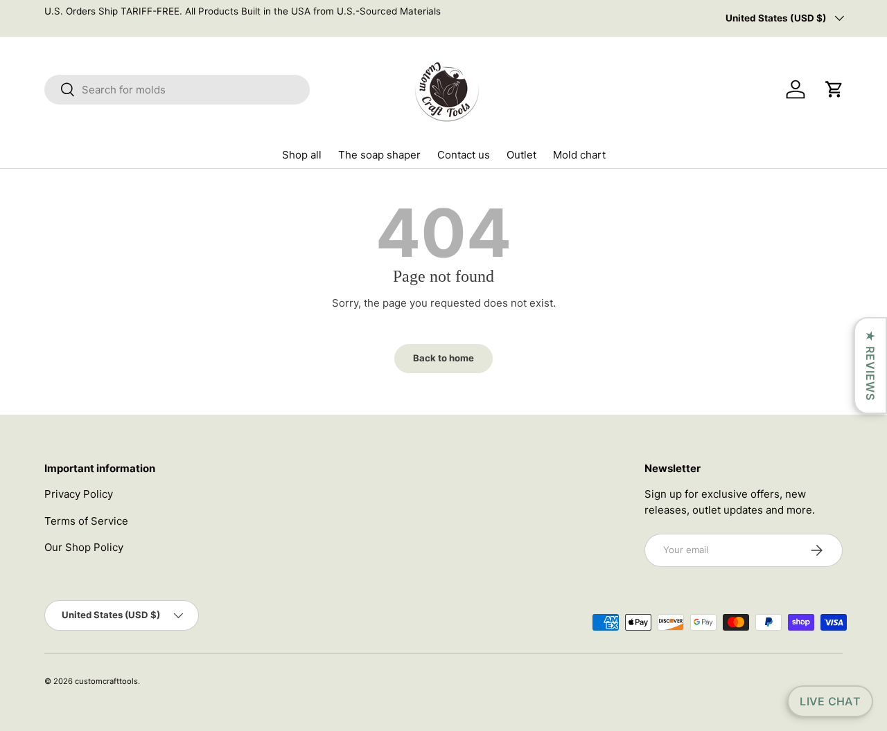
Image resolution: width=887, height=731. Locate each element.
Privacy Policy (78, 493)
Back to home (443, 357)
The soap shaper (379, 154)
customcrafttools (106, 681)
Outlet (521, 154)
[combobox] (177, 90)
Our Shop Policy (83, 547)
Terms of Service (86, 520)
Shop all (302, 154)
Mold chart (579, 154)
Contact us (463, 154)
